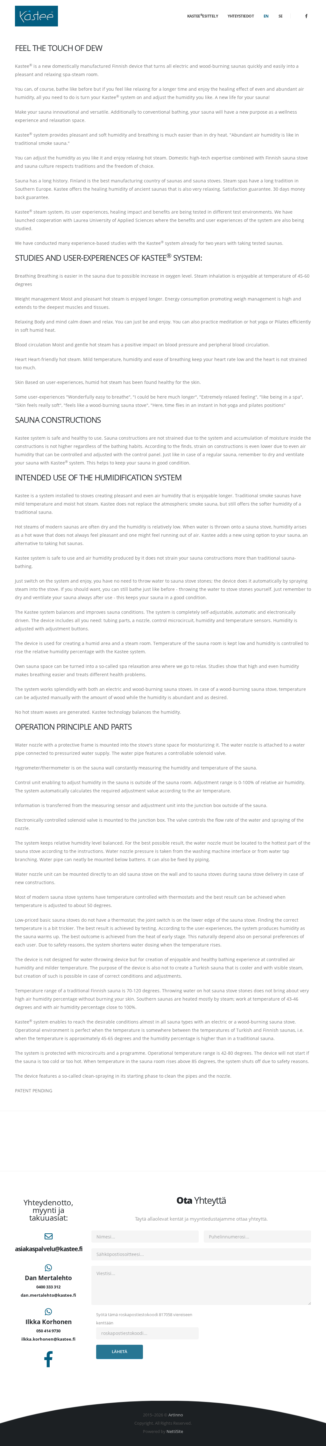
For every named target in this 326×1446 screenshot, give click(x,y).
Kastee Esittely (202, 16)
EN (266, 16)
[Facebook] (306, 15)
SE (281, 16)
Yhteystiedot (241, 16)
